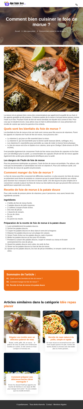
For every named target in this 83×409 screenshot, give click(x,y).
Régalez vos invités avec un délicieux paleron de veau (22, 338)
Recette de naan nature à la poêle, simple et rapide (61, 338)
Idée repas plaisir (29, 31)
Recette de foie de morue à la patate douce (25, 285)
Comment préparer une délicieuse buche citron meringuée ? (22, 379)
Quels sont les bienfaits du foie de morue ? (24, 278)
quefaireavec (23, 404)
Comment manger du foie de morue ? (22, 282)
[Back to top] (77, 403)
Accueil (17, 31)
